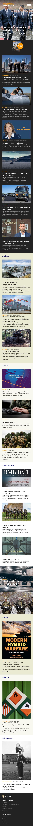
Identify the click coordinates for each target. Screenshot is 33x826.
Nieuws (5, 366)
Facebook (5, 821)
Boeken (5, 617)
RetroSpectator (7, 738)
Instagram (5, 823)
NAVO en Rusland (12, 607)
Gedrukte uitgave (7, 808)
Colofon (4, 806)
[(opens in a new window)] (16, 478)
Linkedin (4, 816)
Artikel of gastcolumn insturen (10, 804)
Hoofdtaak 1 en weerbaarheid (11, 583)
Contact (4, 802)
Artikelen (5, 256)
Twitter (4, 818)
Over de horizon (8, 465)
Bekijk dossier (16, 588)
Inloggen (5, 811)
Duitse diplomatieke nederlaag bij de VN (14, 29)
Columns (5, 677)
